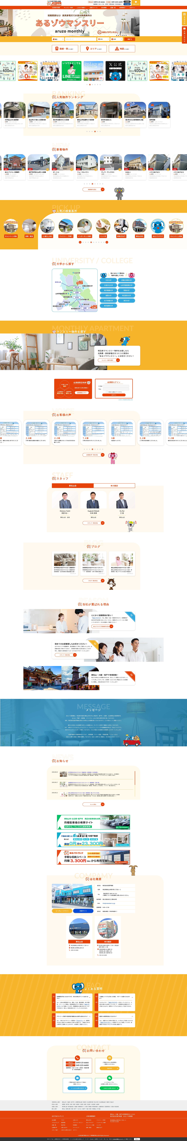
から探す (66, 48)
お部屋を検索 (56, 7)
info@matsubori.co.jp (109, 903)
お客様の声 (54, 1127)
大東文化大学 (108, 285)
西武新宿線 (95, 1106)
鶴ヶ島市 (96, 1102)
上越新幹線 (101, 1106)
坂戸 (75, 1108)
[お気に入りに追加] (47, 117)
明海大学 (126, 290)
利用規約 (75, 1125)
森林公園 (68, 1108)
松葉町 (77, 1104)
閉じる (136, 1139)
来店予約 (109, 1068)
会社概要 (104, 7)
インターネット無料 (101, 1122)
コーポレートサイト (62, 911)
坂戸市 (72, 1102)
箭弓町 (67, 1104)
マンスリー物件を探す (107, 360)
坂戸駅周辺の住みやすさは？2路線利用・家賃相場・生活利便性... (83, 772)
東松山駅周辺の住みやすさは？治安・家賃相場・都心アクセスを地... (84, 793)
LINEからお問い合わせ (110, 1088)
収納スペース (93, 7)
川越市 (68, 1102)
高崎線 (90, 1106)
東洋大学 (126, 300)
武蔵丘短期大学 (126, 280)
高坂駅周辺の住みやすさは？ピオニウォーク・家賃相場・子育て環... (84, 782)
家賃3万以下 (99, 1127)
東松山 (63, 1108)
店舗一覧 (113, 7)
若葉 (90, 1108)
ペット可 (98, 1125)
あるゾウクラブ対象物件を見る (101, 626)
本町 (71, 1104)
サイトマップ (76, 1127)
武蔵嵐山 (94, 1108)
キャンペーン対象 (90, 1125)
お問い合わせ (64, 1127)
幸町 (74, 1104)
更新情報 (63, 1122)
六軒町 (81, 1104)
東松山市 (64, 1102)
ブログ (62, 1120)
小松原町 (93, 1104)
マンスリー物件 (68, 7)
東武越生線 (71, 1106)
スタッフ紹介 (55, 1130)
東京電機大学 (108, 290)
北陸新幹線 (107, 1106)
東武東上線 (64, 1106)
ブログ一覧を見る (93, 581)
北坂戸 (83, 1108)
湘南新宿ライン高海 (83, 1106)
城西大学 (108, 295)
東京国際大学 (108, 306)
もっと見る (93, 804)
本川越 (98, 1108)
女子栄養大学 (108, 300)
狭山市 (112, 1102)
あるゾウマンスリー (106, 1022)
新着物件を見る (92, 189)
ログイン (132, 7)
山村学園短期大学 (126, 285)
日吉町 (89, 1104)
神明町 (63, 1104)
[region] (93, 784)
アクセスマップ (55, 1122)
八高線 (112, 1106)
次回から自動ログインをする (115, 392)
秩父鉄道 (117, 1106)
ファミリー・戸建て (101, 1120)
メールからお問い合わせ (77, 1088)
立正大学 (108, 280)
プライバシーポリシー (78, 1122)
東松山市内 (88, 1120)
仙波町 (97, 1104)
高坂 (72, 1108)
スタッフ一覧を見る (92, 523)
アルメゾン (79, 1020)
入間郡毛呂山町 (78, 1102)
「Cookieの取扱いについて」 (118, 1139)
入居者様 (127, 1)
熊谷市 (84, 1102)
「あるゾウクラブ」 (96, 618)
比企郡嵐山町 (102, 1102)
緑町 (85, 1104)
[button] (116, 35)
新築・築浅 (88, 1127)
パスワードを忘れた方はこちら (125, 399)
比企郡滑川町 (90, 1102)
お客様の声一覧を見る (92, 455)
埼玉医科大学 (126, 295)
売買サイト (83, 911)
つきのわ (79, 1108)
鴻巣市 (108, 1102)
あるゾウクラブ (113, 1002)
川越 (87, 1108)
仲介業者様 (127, 4)
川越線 (76, 1106)
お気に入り (136, 4)
